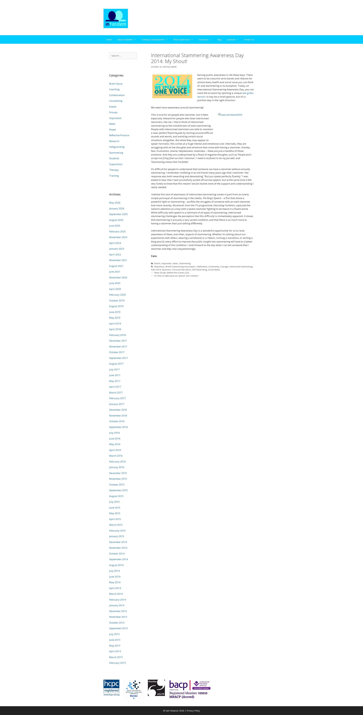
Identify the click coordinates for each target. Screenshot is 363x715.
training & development (153, 39)
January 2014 (116, 605)
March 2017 (116, 392)
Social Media (214, 269)
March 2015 (116, 524)
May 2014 (114, 582)
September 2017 (118, 358)
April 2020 (115, 289)
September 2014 (118, 559)
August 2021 (116, 266)
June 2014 (114, 576)
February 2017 (117, 398)
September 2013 (118, 628)
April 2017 (115, 386)
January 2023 (116, 248)
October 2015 (116, 484)
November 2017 (118, 346)
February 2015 (117, 530)
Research (114, 141)
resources (204, 39)
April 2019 (115, 323)
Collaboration (117, 95)
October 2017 (116, 352)
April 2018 (115, 329)
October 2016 (116, 421)
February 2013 (117, 662)
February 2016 (117, 461)
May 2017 (114, 381)
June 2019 (114, 312)
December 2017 (118, 340)
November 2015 (118, 478)
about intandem (125, 39)
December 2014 (118, 542)
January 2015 (116, 536)
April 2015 (115, 519)
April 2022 (115, 254)
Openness (166, 269)
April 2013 (115, 651)
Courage (224, 266)
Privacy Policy (193, 710)
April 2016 (115, 450)
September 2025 (118, 214)
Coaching (114, 89)
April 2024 (115, 243)
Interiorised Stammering (241, 266)
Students (114, 158)
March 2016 (116, 455)
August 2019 (116, 306)
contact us (249, 39)
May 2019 (114, 317)
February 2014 (117, 599)
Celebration (201, 266)
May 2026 (114, 202)
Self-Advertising (199, 269)
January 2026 (116, 208)
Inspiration (167, 263)
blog (219, 39)
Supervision (115, 164)
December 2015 (118, 473)
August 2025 (116, 220)
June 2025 (114, 225)
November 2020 (118, 277)
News (175, 263)
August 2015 (116, 496)
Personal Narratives (181, 269)
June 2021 (114, 271)
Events (157, 263)
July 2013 (114, 634)
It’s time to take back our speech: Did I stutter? (176, 275)
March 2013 (116, 657)
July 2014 (114, 570)
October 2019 (116, 300)
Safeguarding (116, 146)
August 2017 (116, 363)
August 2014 (116, 565)
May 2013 (114, 645)
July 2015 (114, 501)
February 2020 (117, 294)
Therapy (114, 169)
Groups (113, 112)
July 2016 (114, 432)
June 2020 (114, 283)
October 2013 (116, 622)
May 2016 (114, 444)
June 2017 (114, 375)
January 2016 (116, 467)
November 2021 (118, 260)
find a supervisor (181, 39)
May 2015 (114, 513)
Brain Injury (116, 83)
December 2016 (118, 409)
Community (213, 266)
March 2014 (116, 593)
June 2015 (114, 507)
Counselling (115, 100)
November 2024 (118, 237)
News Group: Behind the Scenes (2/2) (171, 272)
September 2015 (118, 490)
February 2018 (117, 335)
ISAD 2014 (156, 269)
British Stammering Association (180, 266)
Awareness (159, 266)
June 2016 (114, 438)
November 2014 (118, 547)
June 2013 (114, 639)
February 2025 (117, 231)
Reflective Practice (119, 135)
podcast (231, 39)
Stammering (185, 263)
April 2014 (115, 588)
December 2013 (118, 611)
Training (114, 175)
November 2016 (118, 415)
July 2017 (114, 369)
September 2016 (118, 427)
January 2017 (116, 404)
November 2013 (118, 616)
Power (112, 129)
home (109, 39)
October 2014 (116, 553)
